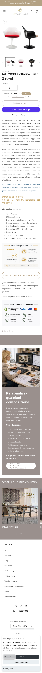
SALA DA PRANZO (10, 527)
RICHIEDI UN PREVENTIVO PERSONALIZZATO (18, 466)
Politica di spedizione (12, 571)
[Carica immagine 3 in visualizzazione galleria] (31, 62)
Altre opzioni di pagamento (21, 115)
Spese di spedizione (18, 96)
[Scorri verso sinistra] (2, 62)
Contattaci (8, 566)
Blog (6, 561)
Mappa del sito (10, 596)
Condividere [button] (8, 331)
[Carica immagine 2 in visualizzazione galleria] (21, 62)
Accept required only (21, 662)
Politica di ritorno (10, 576)
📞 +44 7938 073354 (21, 611)
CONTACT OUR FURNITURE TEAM (21, 275)
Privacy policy (8, 668)
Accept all (21, 657)
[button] (4, 11)
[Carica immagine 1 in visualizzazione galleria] (10, 62)
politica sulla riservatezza (14, 586)
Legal (6, 591)
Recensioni (8, 555)
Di (5, 550)
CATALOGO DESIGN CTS (12, 197)
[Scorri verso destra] (39, 62)
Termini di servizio (11, 581)
